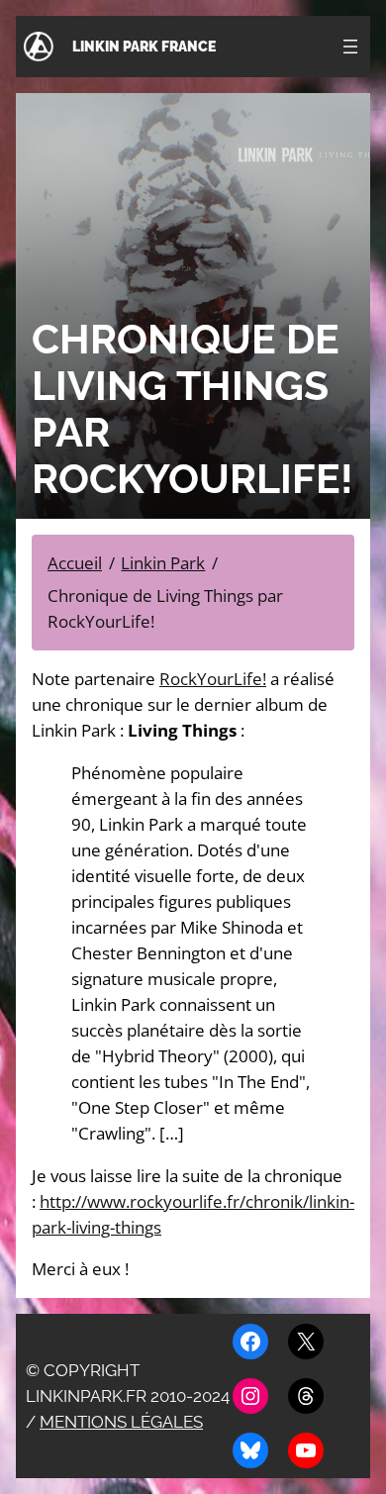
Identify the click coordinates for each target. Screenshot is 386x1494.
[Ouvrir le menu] (350, 46)
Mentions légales (121, 1422)
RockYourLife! (212, 678)
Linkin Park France (144, 46)
